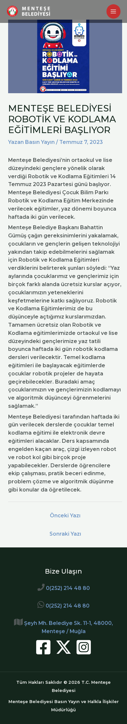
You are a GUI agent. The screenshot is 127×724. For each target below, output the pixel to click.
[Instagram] (84, 647)
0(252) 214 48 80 (68, 588)
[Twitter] (63, 647)
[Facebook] (43, 647)
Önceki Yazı (65, 515)
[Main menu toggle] (113, 11)
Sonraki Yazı (65, 534)
